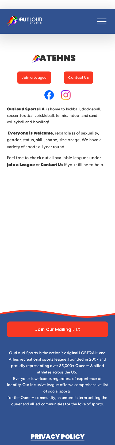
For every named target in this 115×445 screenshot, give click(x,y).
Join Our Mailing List (57, 329)
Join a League (34, 77)
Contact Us (78, 77)
